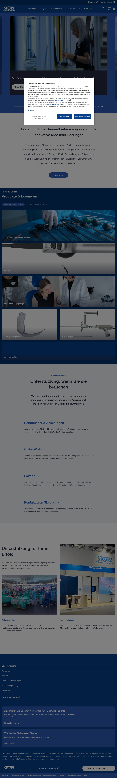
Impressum (31, 110)
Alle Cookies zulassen (82, 116)
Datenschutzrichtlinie (55, 104)
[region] (59, 101)
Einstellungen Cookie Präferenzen (39, 117)
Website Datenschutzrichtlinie (61, 100)
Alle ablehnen (64, 116)
